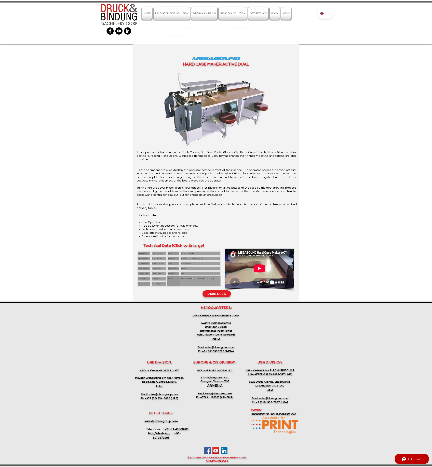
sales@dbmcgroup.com (219, 347)
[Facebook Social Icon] (207, 450)
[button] (233, 13)
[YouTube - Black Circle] (119, 31)
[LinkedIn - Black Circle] (127, 31)
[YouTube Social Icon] (215, 450)
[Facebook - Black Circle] (110, 31)
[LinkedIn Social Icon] (224, 450)
